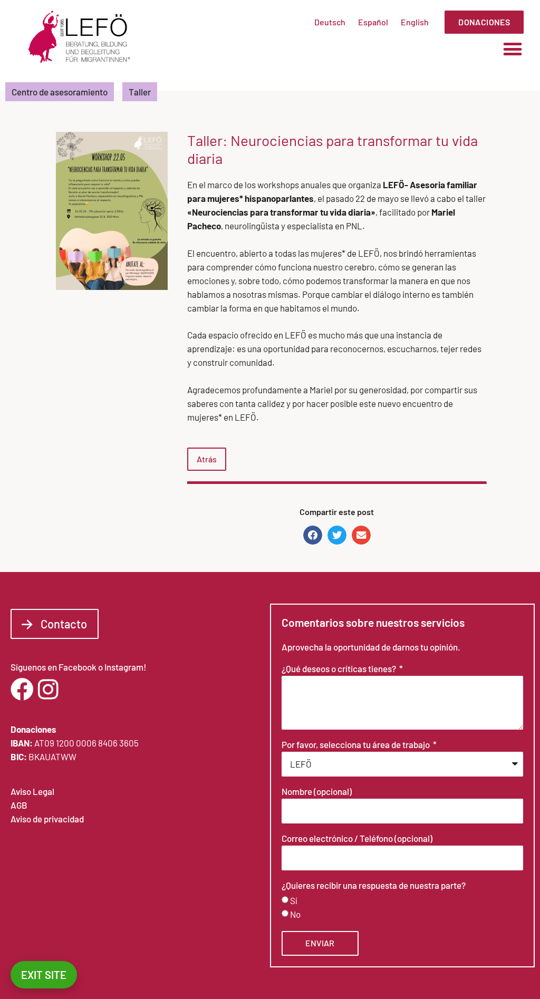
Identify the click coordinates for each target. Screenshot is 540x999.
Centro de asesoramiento (60, 91)
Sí (293, 900)
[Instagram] (48, 689)
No (295, 914)
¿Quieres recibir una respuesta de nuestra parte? (374, 885)
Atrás (207, 459)
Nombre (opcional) (317, 792)
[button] (513, 49)
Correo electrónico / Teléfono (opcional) (357, 838)
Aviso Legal (32, 791)
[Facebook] (22, 689)
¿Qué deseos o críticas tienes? (340, 669)
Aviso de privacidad (47, 818)
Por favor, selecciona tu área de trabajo (356, 745)
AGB (19, 805)
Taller (140, 91)
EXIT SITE (43, 974)
